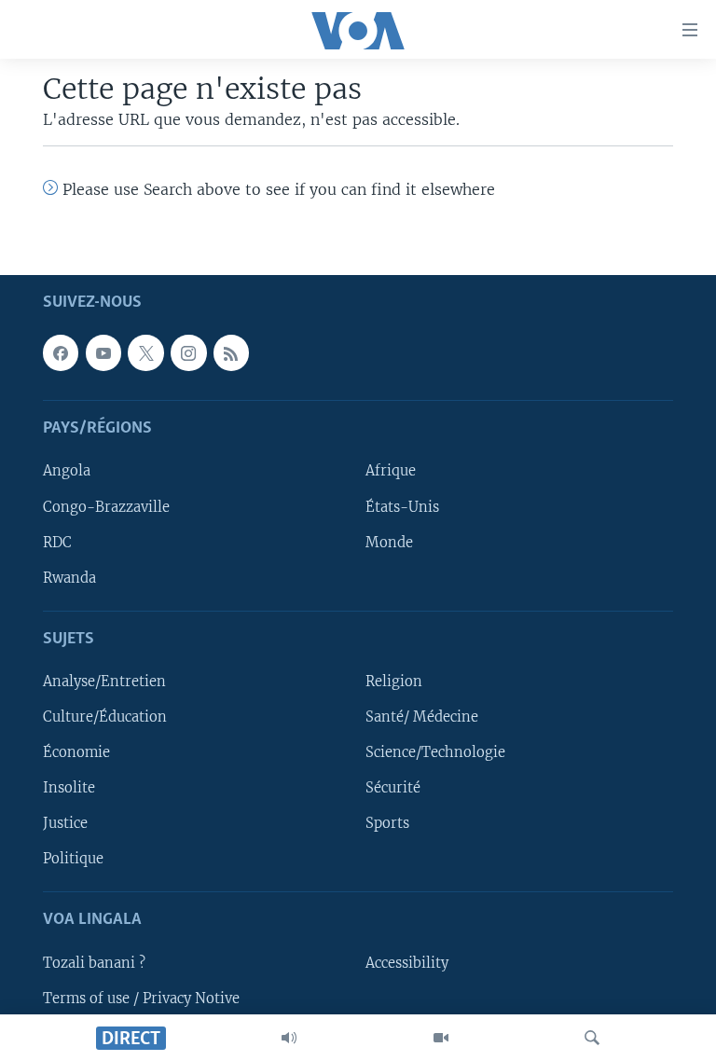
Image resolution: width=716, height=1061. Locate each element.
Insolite (69, 787)
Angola (66, 471)
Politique (73, 858)
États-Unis (402, 507)
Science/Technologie (435, 752)
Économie (76, 752)
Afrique (390, 471)
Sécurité (392, 787)
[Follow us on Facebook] (60, 352)
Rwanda (69, 578)
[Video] (441, 1037)
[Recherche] (592, 1037)
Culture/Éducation (105, 717)
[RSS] (231, 352)
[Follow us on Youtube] (103, 352)
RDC (57, 542)
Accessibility (406, 963)
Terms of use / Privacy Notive (141, 998)
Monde (389, 542)
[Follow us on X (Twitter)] (145, 352)
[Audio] (289, 1037)
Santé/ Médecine (421, 717)
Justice (65, 823)
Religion (393, 681)
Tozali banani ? (94, 963)
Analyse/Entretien (104, 681)
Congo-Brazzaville (106, 507)
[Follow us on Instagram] (188, 352)
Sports (387, 823)
